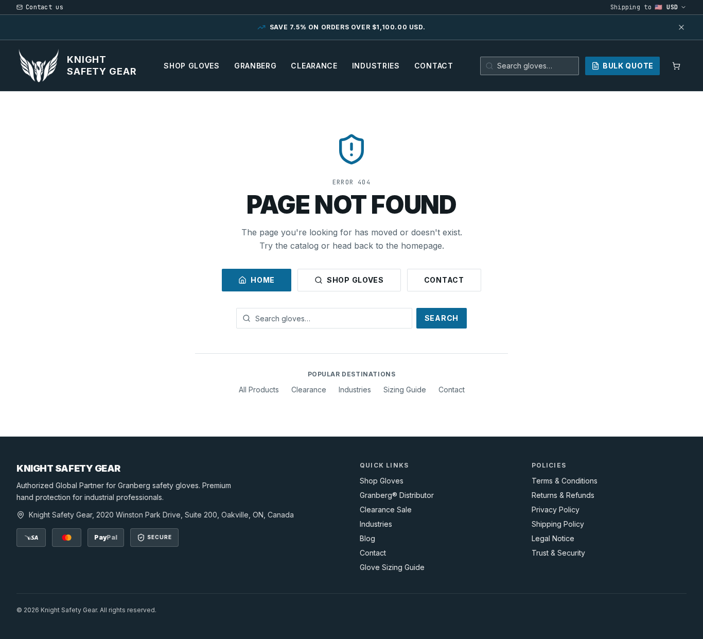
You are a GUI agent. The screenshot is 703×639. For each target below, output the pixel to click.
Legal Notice (553, 538)
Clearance (314, 65)
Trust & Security (558, 552)
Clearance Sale (386, 509)
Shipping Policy (558, 524)
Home (263, 279)
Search (442, 318)
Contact (433, 65)
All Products (259, 389)
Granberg (255, 65)
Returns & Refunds (563, 495)
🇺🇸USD (666, 7)
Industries (376, 65)
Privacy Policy (555, 509)
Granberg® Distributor (397, 495)
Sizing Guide (404, 389)
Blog (367, 538)
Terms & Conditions (564, 480)
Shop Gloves (192, 65)
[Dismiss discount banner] (681, 27)
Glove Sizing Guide (392, 567)
